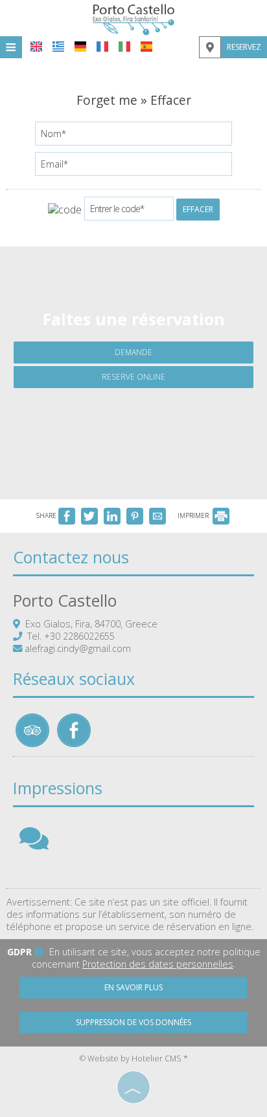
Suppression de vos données (133, 1022)
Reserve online (133, 376)
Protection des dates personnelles (157, 964)
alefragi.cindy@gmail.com (78, 648)
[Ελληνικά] (58, 46)
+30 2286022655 (79, 636)
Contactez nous (71, 557)
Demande (133, 352)
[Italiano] (124, 46)
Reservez (244, 46)
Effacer (198, 209)
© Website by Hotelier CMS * (134, 1058)
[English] (36, 46)
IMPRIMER (194, 515)
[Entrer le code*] (129, 212)
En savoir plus (133, 987)
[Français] (102, 46)
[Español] (146, 46)
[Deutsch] (80, 46)
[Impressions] (34, 844)
